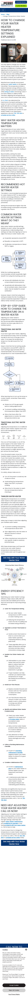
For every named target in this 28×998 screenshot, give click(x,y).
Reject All (14, 990)
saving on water (9, 92)
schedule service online (8, 115)
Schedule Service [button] (21, 2)
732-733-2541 (21, 6)
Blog (8, 14)
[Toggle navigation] (3, 10)
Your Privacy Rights (14, 994)
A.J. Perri (5, 100)
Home (3, 14)
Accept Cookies (14, 985)
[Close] (26, 949)
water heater (13, 84)
